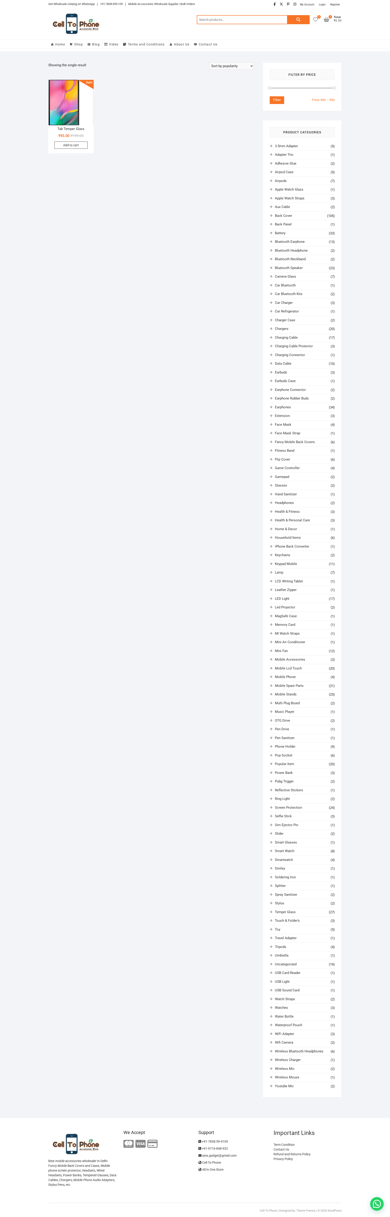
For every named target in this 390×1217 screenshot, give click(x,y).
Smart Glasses (286, 842)
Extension (282, 416)
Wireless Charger (288, 1060)
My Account (307, 4)
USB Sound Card (287, 990)
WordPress (334, 1210)
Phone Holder (285, 746)
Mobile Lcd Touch (288, 668)
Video (113, 44)
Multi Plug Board (287, 703)
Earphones (283, 407)
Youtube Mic (284, 1086)
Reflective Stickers (289, 790)
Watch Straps (285, 999)
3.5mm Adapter (286, 146)
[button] (377, 1204)
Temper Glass (285, 912)
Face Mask (283, 425)
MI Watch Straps (287, 633)
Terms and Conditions (146, 44)
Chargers (281, 329)
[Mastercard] (128, 1144)
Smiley (280, 868)
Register (335, 4)
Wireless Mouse (287, 1077)
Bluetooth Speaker (289, 268)
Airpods (281, 181)
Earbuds (281, 372)
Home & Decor (286, 529)
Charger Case (285, 320)
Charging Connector (290, 355)
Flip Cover (282, 459)
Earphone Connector (290, 390)
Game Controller (287, 468)
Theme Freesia (306, 1210)
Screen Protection (288, 808)
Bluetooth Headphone (291, 250)
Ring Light (282, 799)
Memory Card (285, 625)
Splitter (280, 886)
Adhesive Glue (285, 163)
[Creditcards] (152, 1144)
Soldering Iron (285, 877)
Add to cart (71, 145)
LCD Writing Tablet (289, 581)
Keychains (282, 555)
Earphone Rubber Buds (292, 398)
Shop (78, 44)
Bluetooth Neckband (290, 259)
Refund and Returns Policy (292, 1154)
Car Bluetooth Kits (288, 294)
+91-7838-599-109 (111, 4)
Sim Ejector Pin (286, 825)
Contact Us (208, 44)
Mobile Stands (286, 694)
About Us (181, 44)
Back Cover (283, 216)
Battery (280, 233)
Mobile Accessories (290, 659)
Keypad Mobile (286, 564)
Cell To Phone (211, 1162)
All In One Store (212, 1169)
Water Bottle (284, 1016)
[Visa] (140, 1144)
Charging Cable (286, 338)
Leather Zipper (286, 590)
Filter (277, 100)
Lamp (279, 572)
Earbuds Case (285, 381)
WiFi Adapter (284, 1034)
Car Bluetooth (285, 285)
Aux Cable (282, 207)
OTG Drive (282, 720)
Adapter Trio (284, 155)
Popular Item (284, 764)
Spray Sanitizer (286, 895)
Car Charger (284, 303)
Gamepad (282, 477)
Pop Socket (283, 755)
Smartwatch (284, 860)
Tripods (280, 947)
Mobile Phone (285, 677)
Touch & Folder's (287, 921)
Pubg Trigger (284, 781)
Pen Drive (282, 729)
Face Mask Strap (287, 433)
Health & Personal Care (292, 520)
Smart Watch (284, 851)
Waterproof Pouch (288, 1025)
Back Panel (283, 224)
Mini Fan (281, 651)
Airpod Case (284, 172)
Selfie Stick (283, 816)
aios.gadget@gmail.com (219, 1155)
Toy (277, 929)
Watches (281, 1008)
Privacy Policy (283, 1159)
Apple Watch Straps (289, 198)
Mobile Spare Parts (289, 686)
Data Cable (283, 364)
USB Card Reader (287, 973)
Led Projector (285, 607)
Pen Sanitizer (285, 738)
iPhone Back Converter (292, 546)
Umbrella (281, 955)
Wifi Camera (284, 1042)
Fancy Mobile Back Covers (295, 442)
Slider (279, 834)
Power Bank (284, 773)
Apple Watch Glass (289, 189)
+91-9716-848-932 (214, 1148)
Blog (96, 44)
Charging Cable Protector (294, 346)
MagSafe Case (286, 616)
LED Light (282, 599)
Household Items (288, 538)
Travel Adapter (286, 938)
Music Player (284, 712)
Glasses (281, 485)
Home (60, 44)
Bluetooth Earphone (290, 242)
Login (322, 4)
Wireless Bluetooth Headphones (299, 1051)
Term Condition (284, 1144)
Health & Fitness (287, 512)
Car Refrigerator (287, 311)
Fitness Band (284, 451)
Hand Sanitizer (286, 494)
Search (298, 19)
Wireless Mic (285, 1069)
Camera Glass (285, 276)
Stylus (279, 903)
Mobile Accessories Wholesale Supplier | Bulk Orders (161, 4)
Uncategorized (286, 964)
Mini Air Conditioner (290, 642)
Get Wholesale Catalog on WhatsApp (71, 4)
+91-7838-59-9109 (214, 1141)
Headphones (284, 503)
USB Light (282, 982)
